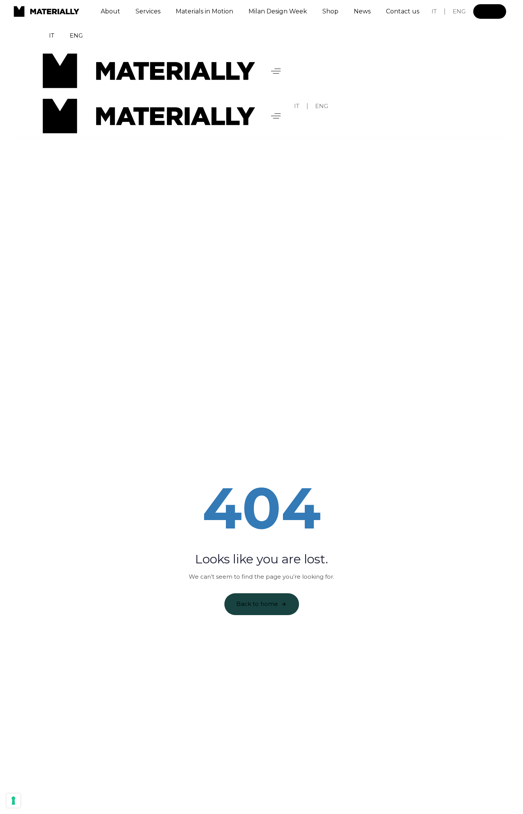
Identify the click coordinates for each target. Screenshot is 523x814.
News (362, 11)
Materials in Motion (204, 11)
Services (148, 11)
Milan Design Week (277, 11)
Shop (330, 11)
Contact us (402, 11)
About (110, 11)
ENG (459, 11)
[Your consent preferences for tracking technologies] (13, 800)
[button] (275, 71)
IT (434, 11)
